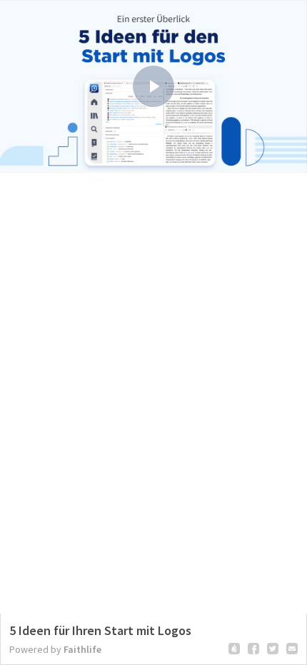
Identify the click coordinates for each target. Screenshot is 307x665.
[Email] (292, 648)
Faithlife (82, 649)
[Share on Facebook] (253, 648)
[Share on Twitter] (272, 648)
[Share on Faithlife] (234, 648)
